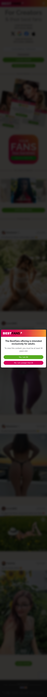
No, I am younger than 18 (23, 363)
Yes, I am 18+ (23, 357)
